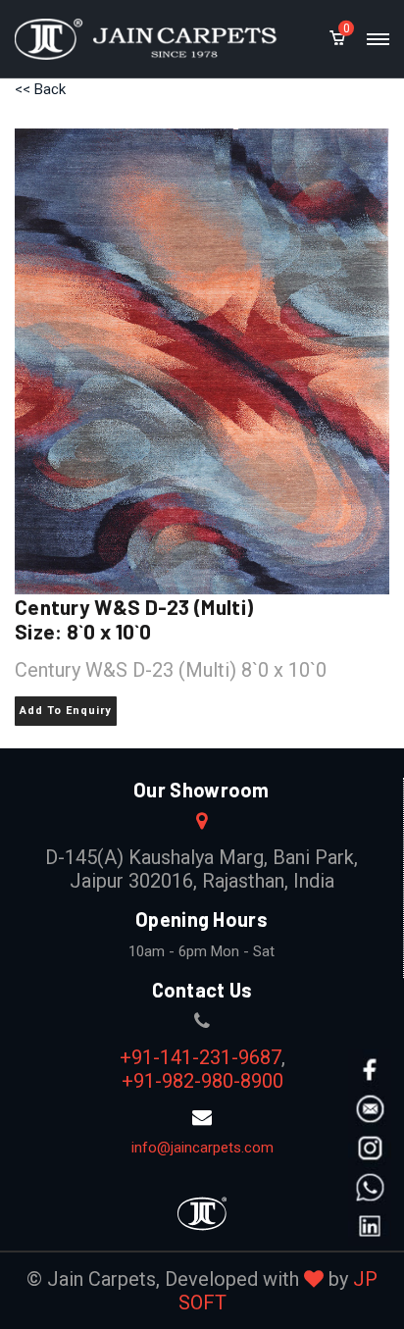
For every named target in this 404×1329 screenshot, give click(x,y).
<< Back (40, 89)
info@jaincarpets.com (202, 1147)
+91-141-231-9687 (200, 1057)
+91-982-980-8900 (202, 1081)
